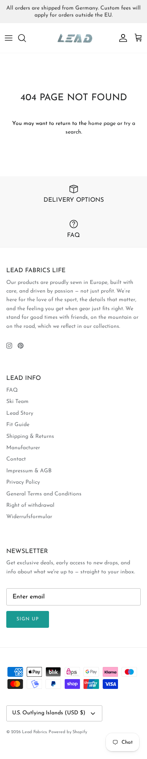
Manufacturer (23, 448)
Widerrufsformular (29, 517)
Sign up (27, 619)
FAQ (12, 390)
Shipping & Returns (30, 436)
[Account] (121, 38)
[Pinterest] (21, 346)
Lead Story (19, 413)
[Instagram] (9, 346)
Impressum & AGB (29, 471)
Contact (16, 459)
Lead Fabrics (34, 732)
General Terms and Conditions (44, 494)
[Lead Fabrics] (73, 38)
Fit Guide (17, 425)
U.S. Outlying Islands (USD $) (48, 713)
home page (102, 124)
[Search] (25, 38)
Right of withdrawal (30, 505)
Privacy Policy (23, 482)
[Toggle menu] (8, 38)
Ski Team (17, 402)
